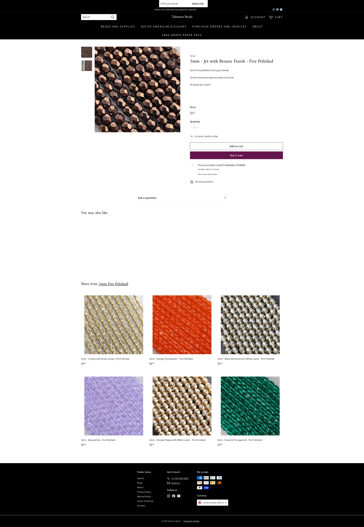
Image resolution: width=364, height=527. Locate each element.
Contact (141, 505)
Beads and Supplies (118, 26)
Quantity (195, 121)
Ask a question (147, 198)
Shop (139, 482)
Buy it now (236, 155)
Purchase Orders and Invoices (219, 26)
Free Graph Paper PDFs (182, 35)
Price (193, 107)
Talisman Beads (182, 17)
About (258, 26)
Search (140, 478)
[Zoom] (137, 89)
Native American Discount (164, 26)
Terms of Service (145, 501)
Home (192, 55)
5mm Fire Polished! (113, 284)
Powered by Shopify (191, 521)
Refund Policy (144, 496)
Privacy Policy (144, 491)
